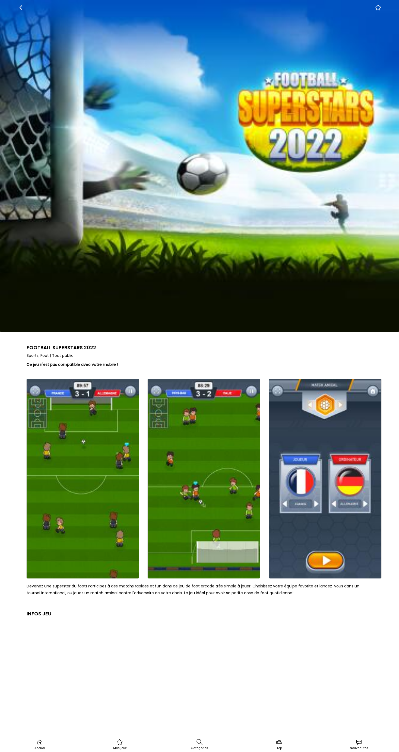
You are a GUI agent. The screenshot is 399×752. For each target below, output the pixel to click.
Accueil (40, 748)
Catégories (199, 748)
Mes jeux (119, 748)
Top (279, 748)
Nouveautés (359, 748)
